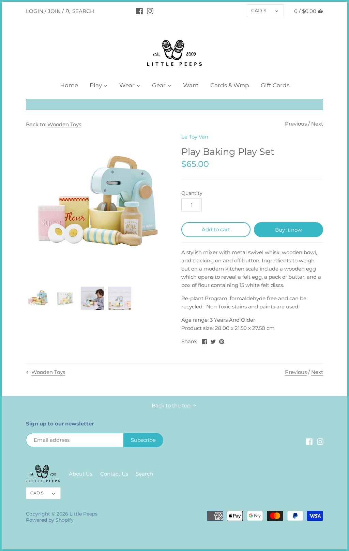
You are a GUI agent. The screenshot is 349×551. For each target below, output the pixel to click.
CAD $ (259, 10)
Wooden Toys (64, 124)
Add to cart (216, 229)
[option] (38, 298)
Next (317, 123)
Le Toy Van (194, 136)
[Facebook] (139, 10)
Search (144, 473)
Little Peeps (83, 514)
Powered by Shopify (50, 520)
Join (54, 11)
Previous (296, 123)
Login (34, 11)
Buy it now (288, 230)
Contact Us (114, 473)
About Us (80, 473)
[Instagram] (150, 10)
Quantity (191, 193)
